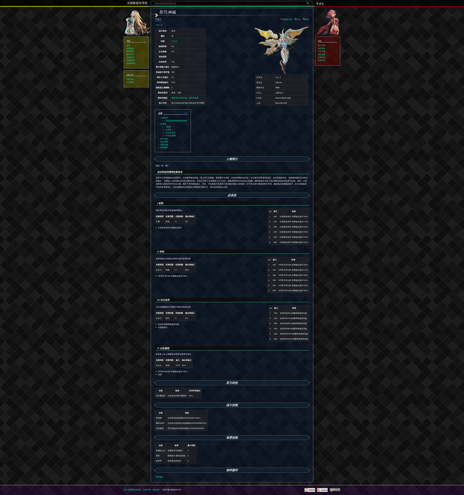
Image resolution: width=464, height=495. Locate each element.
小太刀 (174, 41)
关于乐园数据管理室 (132, 489)
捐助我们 (156, 489)
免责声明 (147, 489)
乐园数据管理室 (137, 3)
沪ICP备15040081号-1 (172, 489)
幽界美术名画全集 (179, 97)
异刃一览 (159, 25)
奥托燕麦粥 (194, 97)
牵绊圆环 (159, 476)
